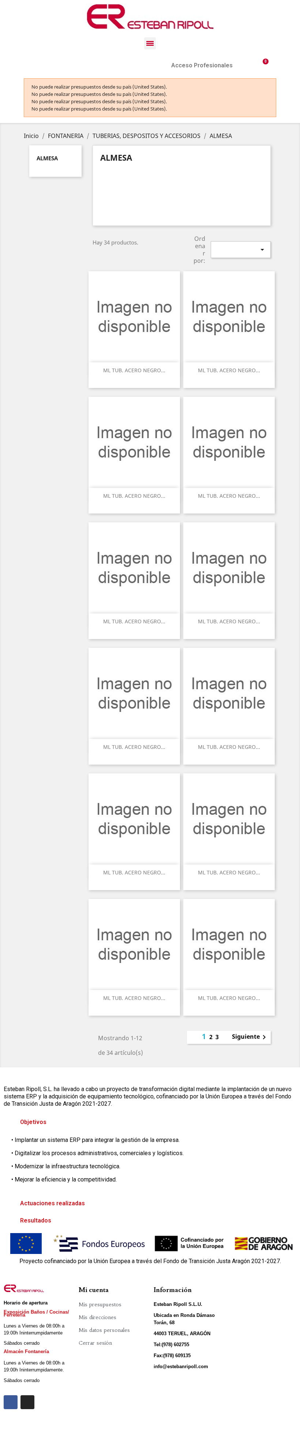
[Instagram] (27, 1402)
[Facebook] (11, 1402)
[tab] (150, 1122)
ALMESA (47, 158)
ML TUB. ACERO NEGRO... (134, 370)
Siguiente (250, 1037)
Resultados (35, 1220)
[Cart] (263, 65)
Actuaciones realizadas (52, 1203)
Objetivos (33, 1122)
